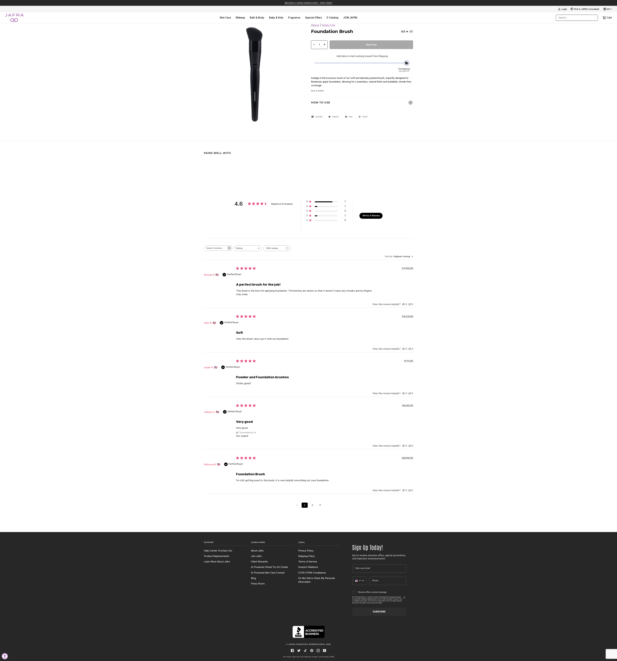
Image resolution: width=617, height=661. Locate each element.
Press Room (258, 583)
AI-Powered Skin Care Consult (267, 572)
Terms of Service (307, 561)
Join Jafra (256, 556)
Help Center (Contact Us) (218, 550)
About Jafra (257, 550)
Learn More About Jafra (217, 561)
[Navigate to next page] (320, 505)
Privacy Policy (305, 550)
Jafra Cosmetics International (306, 644)
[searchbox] (215, 248)
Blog (253, 578)
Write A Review (371, 215)
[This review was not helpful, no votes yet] (409, 304)
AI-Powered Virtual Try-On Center (269, 567)
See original (242, 435)
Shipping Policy (306, 556)
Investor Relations (308, 567)
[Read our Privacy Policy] (404, 597)
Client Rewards (259, 561)
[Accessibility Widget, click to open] (5, 656)
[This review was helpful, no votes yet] (403, 304)
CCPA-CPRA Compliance (312, 572)
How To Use (320, 102)
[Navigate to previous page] (297, 505)
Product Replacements (216, 556)
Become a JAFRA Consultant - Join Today (308, 3)
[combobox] (573, 18)
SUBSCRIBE (379, 612)
